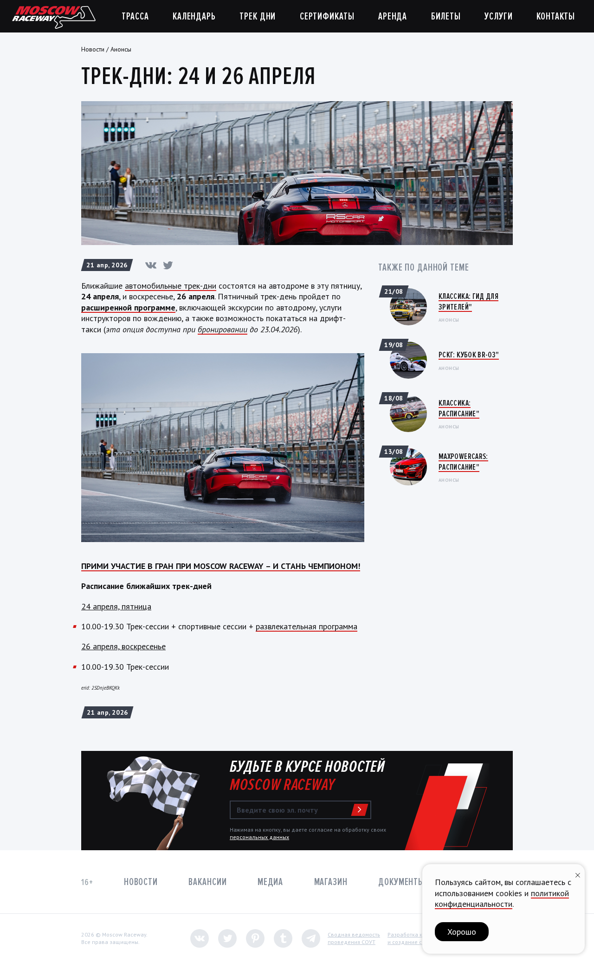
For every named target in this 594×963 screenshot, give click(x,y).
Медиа (270, 882)
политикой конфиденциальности (502, 898)
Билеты (446, 16)
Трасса (135, 16)
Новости (92, 49)
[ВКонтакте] (150, 265)
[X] (168, 265)
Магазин (331, 882)
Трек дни (257, 16)
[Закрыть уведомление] (577, 874)
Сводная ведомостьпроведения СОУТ (354, 938)
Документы (401, 882)
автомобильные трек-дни (170, 285)
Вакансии (207, 882)
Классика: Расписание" (459, 408)
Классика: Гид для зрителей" (468, 301)
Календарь (194, 16)
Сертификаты (327, 16)
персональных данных (259, 837)
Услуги (498, 16)
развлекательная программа (306, 626)
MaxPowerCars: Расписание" (463, 461)
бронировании (222, 329)
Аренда (392, 16)
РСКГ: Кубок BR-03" (469, 354)
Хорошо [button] (461, 931)
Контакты (555, 16)
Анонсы (120, 49)
